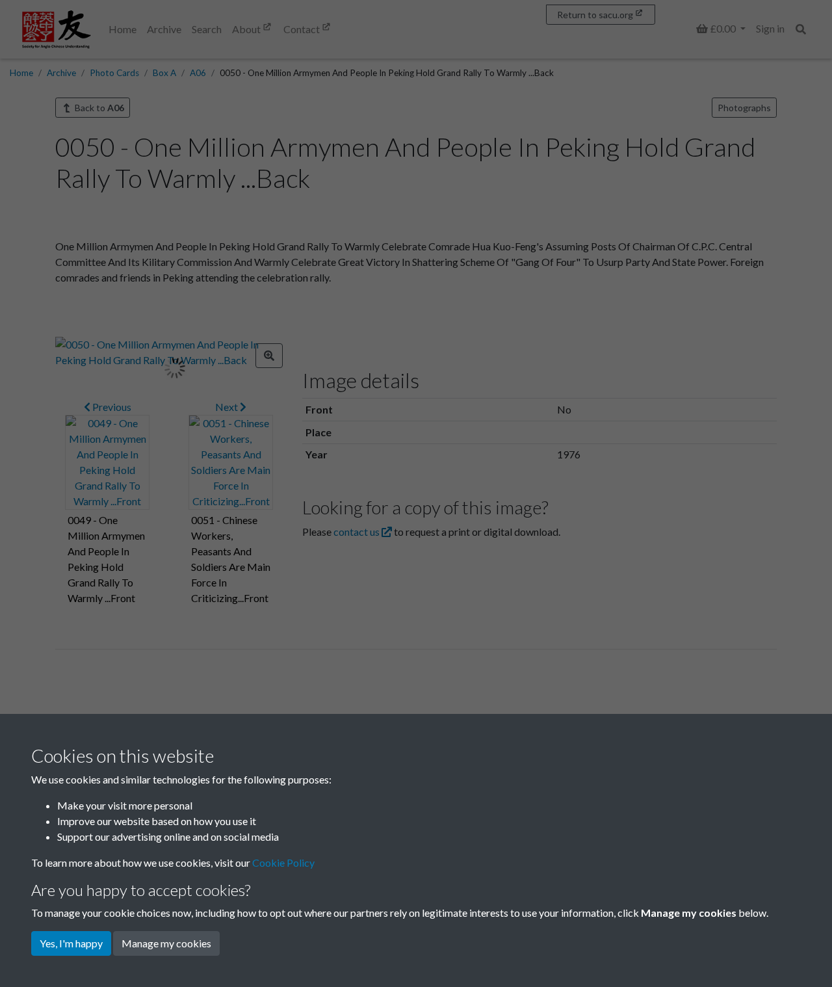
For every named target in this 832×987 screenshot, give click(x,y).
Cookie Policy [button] (283, 862)
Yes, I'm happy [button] (71, 943)
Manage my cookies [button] (166, 943)
